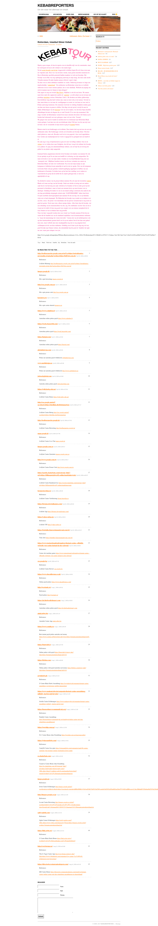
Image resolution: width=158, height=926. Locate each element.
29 (89, 644)
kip (59, 242)
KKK (41, 36)
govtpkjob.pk (42, 675)
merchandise (83, 14)
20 (89, 517)
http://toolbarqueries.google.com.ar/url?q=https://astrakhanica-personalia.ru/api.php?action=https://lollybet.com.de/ (61, 254)
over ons (70, 14)
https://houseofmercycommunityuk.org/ (52, 709)
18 (89, 490)
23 (89, 561)
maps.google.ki (43, 433)
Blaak (43, 242)
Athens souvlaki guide (104, 86)
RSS (113, 14)
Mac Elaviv (59, 92)
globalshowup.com (44, 350)
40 (89, 830)
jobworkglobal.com (44, 376)
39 (89, 812)
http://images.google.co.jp (47, 794)
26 (89, 600)
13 (89, 420)
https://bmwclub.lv (44, 644)
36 (89, 756)
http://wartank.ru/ (44, 587)
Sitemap (118, 924)
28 (89, 626)
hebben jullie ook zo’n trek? (106, 56)
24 (89, 574)
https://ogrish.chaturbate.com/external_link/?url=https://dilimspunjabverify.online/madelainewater (57, 473)
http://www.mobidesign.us (70, 371)
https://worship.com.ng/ (46, 727)
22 (89, 543)
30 (89, 660)
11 (89, 389)
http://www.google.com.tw (47, 459)
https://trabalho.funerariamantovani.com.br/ (54, 530)
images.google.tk (44, 271)
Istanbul (72, 125)
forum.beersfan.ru (44, 490)
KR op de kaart (100, 14)
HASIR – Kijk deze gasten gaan (107, 65)
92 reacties (59, 44)
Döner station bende (104, 68)
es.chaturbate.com (44, 756)
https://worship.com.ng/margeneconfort (73, 735)
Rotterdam (63, 242)
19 (89, 504)
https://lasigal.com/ (44, 337)
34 (89, 727)
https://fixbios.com (44, 660)
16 (89, 459)
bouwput (57, 110)
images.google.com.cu (45, 446)
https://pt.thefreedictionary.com (49, 600)
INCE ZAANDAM (103, 62)
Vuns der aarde (71, 242)
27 (89, 613)
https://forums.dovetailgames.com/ (50, 504)
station (89, 181)
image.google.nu (43, 779)
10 (89, 376)
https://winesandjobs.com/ (47, 740)
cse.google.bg (42, 561)
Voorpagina (44, 14)
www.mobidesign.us (45, 363)
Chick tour (48, 242)
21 (89, 530)
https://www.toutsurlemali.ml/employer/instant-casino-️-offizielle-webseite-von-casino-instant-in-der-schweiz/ (61, 544)
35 (89, 740)
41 (89, 846)
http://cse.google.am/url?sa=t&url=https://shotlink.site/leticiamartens (53, 403)
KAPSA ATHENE (103, 59)
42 (89, 864)
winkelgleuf (51, 85)
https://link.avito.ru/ (45, 830)
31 (89, 675)
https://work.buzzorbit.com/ (48, 323)
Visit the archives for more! (105, 89)
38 (89, 794)
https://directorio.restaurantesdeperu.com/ (53, 864)
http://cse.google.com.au (46, 284)
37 (89, 779)
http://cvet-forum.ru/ (45, 846)
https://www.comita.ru (46, 626)
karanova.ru (42, 297)
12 (89, 402)
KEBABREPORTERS (56, 5)
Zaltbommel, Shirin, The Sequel (79, 36)
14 (89, 433)
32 (89, 691)
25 (89, 587)
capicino (66, 95)
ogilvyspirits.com (44, 812)
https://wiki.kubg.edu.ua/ (47, 389)
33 (89, 709)
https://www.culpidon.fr (46, 310)
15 (89, 446)
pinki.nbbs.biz (43, 613)
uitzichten (47, 97)
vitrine (40, 144)
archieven (57, 14)
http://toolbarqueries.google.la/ (49, 420)
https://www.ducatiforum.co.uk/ (49, 574)
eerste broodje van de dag (50, 70)
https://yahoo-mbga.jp (46, 517)
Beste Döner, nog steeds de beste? (107, 76)
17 (89, 472)
